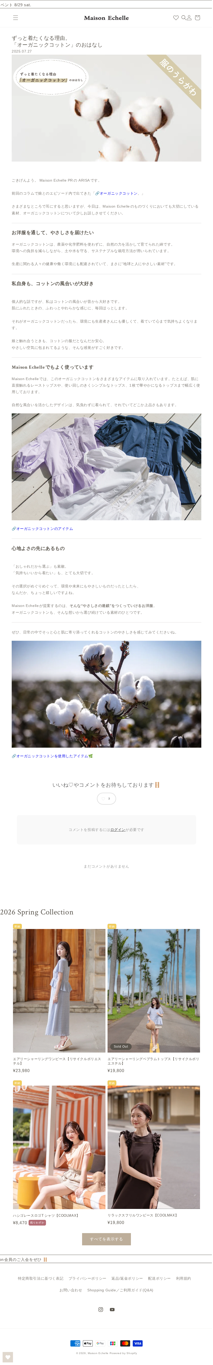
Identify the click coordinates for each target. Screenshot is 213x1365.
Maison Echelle (96, 1353)
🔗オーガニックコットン (114, 193)
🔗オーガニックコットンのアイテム (40, 529)
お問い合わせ (69, 1290)
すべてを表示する (104, 1234)
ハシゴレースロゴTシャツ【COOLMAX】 (46, 1210)
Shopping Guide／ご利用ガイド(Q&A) (118, 1290)
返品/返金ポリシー (125, 1278)
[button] (15, 17)
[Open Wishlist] (8, 1357)
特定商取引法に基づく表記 (38, 1278)
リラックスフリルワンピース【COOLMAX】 (141, 1210)
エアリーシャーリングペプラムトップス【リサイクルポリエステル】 (150, 1058)
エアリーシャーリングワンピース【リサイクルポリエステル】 (57, 1058)
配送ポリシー (157, 1278)
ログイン (115, 830)
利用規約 (181, 1278)
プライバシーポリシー (85, 1278)
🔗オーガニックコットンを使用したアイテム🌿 (50, 756)
